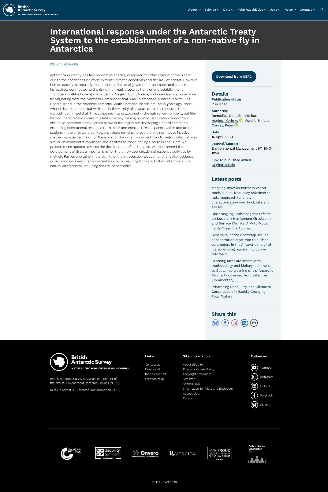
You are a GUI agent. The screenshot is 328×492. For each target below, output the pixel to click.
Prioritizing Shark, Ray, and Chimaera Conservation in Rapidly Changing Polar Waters (241, 291)
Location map (154, 379)
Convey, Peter (222, 125)
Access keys (191, 384)
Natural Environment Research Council (82, 383)
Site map (189, 379)
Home (54, 63)
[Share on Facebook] (225, 323)
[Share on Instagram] (235, 323)
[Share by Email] (254, 323)
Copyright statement (197, 374)
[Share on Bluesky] (215, 323)
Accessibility (191, 393)
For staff (188, 398)
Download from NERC (234, 76)
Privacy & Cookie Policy (198, 369)
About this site (193, 364)
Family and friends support (155, 371)
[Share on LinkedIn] (244, 323)
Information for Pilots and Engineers (208, 388)
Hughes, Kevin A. (225, 120)
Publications (70, 63)
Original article (223, 165)
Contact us (152, 364)
